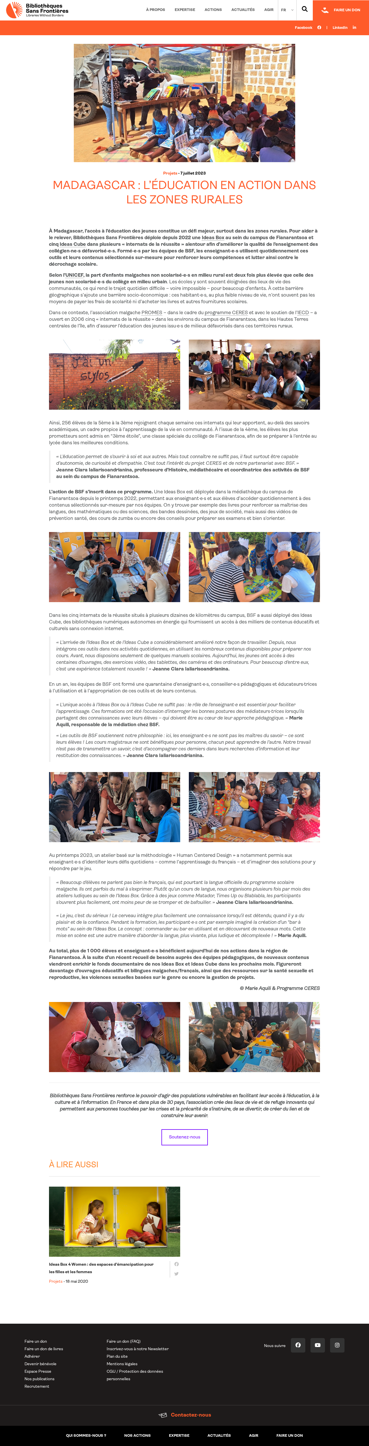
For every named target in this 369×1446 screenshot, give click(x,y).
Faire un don (36, 1342)
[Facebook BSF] (298, 1345)
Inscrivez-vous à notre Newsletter (138, 1349)
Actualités (243, 10)
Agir (269, 10)
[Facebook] (175, 1264)
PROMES (152, 312)
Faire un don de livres (44, 1349)
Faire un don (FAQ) (124, 1342)
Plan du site (117, 1357)
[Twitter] (175, 1274)
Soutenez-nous (184, 1137)
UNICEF (74, 275)
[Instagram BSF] (337, 1345)
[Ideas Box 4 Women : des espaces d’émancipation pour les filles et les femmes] (114, 1222)
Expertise (185, 10)
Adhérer (32, 1357)
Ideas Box (213, 237)
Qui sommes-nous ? (86, 1436)
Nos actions (137, 1436)
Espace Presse (38, 1372)
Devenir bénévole (41, 1364)
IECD (303, 312)
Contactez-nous (190, 1415)
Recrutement (37, 1387)
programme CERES (226, 312)
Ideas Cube (73, 244)
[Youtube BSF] (317, 1345)
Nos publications (39, 1379)
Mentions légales (122, 1364)
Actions (213, 10)
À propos (155, 10)
